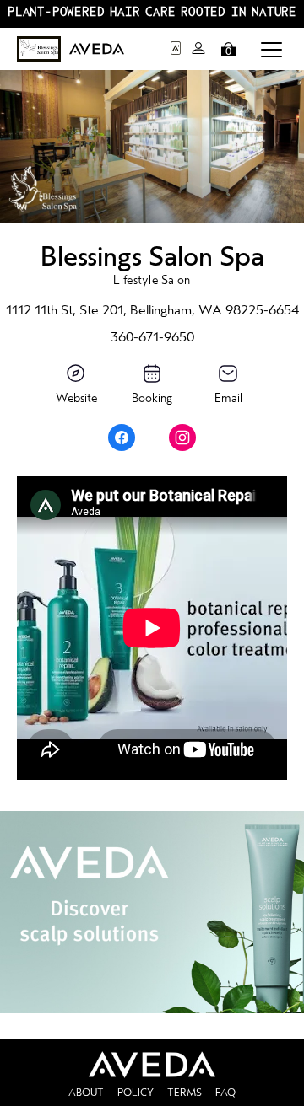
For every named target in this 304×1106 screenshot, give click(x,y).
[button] (271, 49)
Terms (184, 1092)
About (86, 1092)
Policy (135, 1092)
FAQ (225, 1092)
